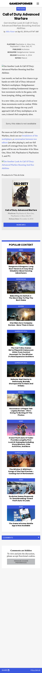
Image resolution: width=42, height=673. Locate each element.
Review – (21, 324)
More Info (21, 225)
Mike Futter (10, 32)
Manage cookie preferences (21, 562)
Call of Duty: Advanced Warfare (21, 210)
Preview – (21, 471)
